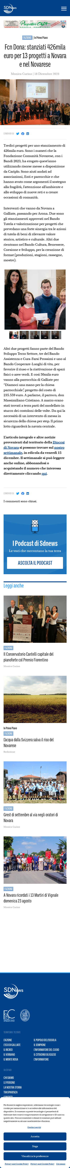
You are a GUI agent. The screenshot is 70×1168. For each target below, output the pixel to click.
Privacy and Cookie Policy (17, 1164)
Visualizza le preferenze (35, 1156)
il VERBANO (9, 1054)
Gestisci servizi (34, 1127)
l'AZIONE (27, 37)
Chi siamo (60, 1164)
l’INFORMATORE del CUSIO (46, 1050)
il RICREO (8, 1050)
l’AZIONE (8, 1040)
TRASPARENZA (11, 1092)
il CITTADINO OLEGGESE (45, 1054)
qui (44, 473)
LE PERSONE (9, 1082)
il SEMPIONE (40, 1045)
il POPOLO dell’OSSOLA (45, 1040)
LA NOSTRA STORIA (13, 1087)
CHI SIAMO (9, 1078)
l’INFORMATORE (41, 1059)
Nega (35, 1146)
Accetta (35, 1136)
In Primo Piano (41, 37)
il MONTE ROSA (11, 1059)
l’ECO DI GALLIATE (12, 1045)
